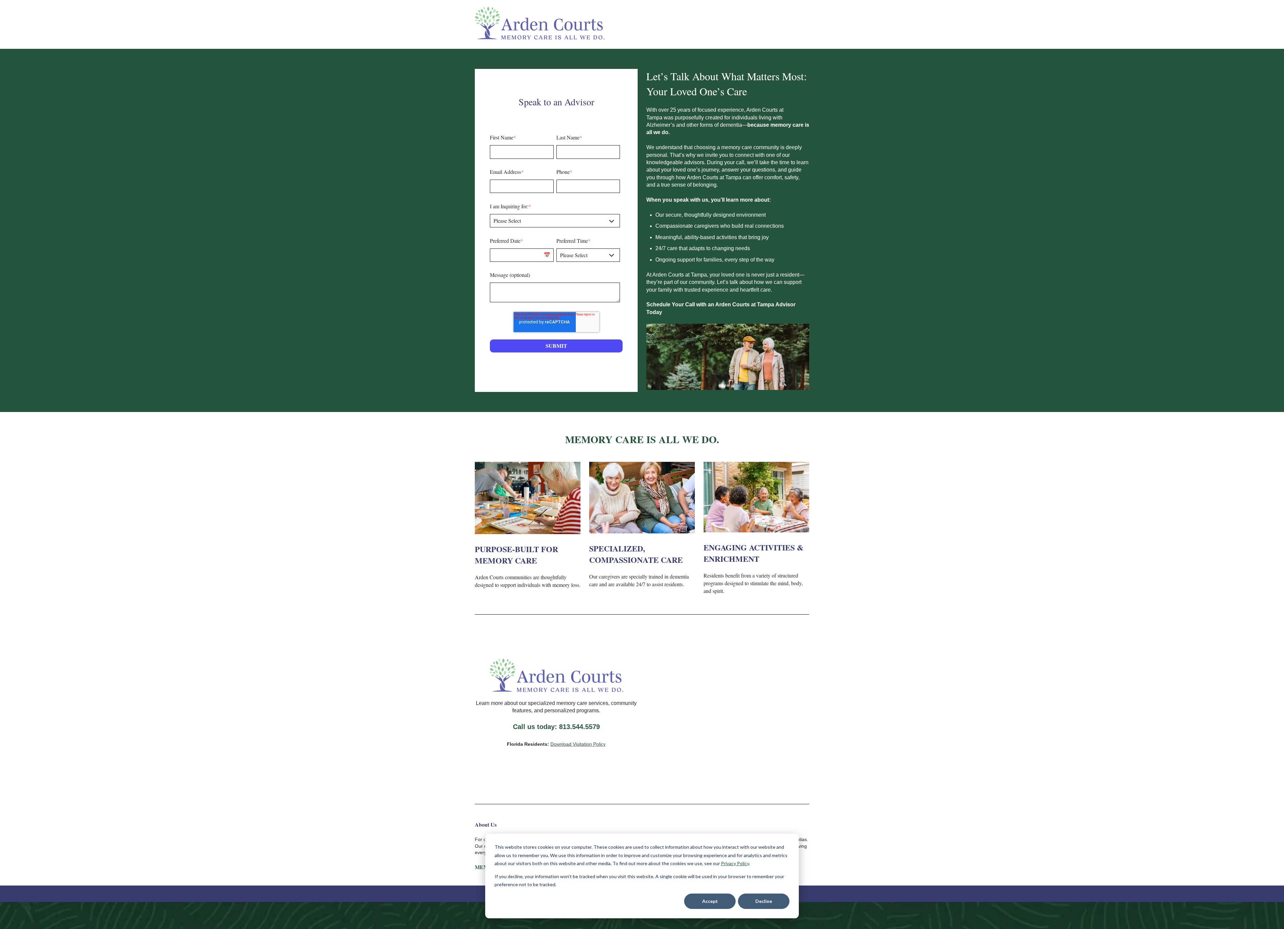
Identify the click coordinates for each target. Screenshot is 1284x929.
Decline (763, 901)
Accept (710, 901)
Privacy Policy (735, 863)
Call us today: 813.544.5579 (556, 726)
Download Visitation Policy (578, 744)
